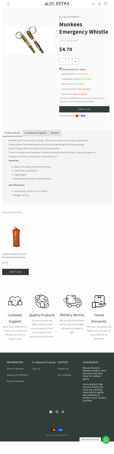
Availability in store (74, 69)
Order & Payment (15, 368)
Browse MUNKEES (69, 16)
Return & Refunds (15, 381)
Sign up (36, 368)
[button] (8, 4)
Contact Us (63, 368)
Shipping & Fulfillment (17, 375)
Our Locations (64, 375)
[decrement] (62, 62)
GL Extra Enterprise (60, 435)
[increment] (75, 62)
